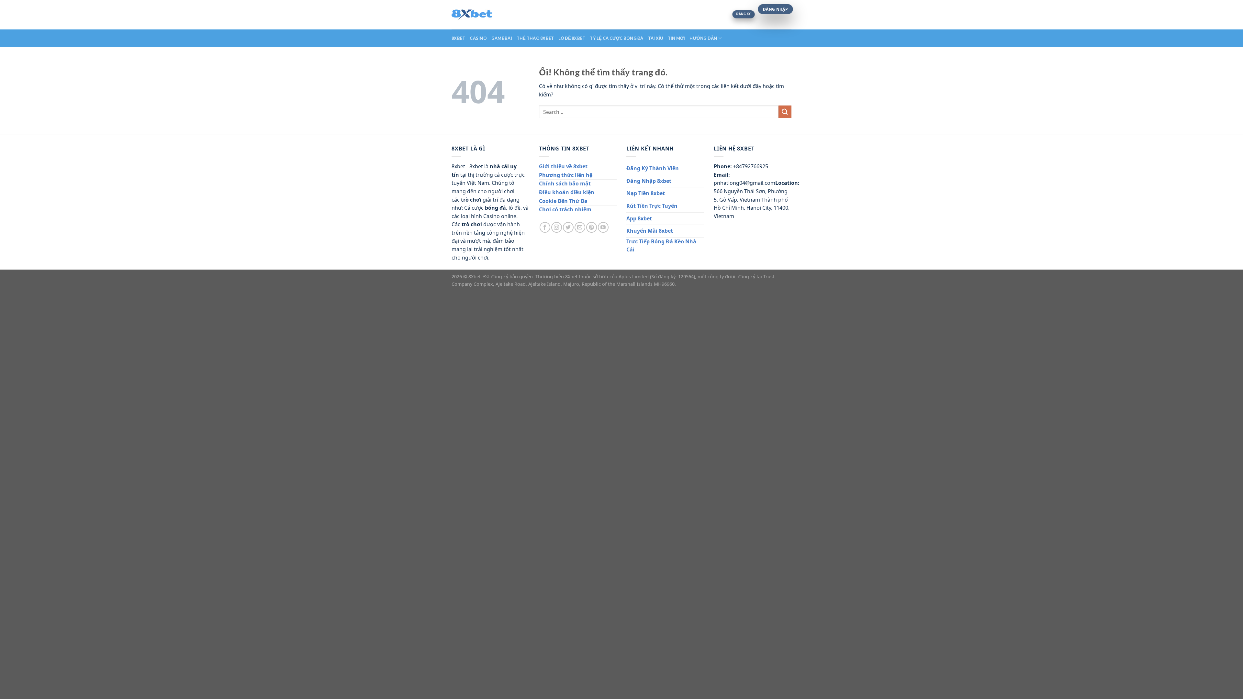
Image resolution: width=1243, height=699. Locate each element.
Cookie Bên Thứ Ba (563, 201)
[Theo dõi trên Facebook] (545, 227)
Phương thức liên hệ (565, 175)
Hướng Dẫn (703, 38)
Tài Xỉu (655, 38)
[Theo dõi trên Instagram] (556, 227)
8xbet (458, 38)
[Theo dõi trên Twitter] (568, 227)
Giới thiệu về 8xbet (563, 166)
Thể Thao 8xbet (535, 38)
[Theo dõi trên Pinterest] (591, 227)
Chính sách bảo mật (565, 183)
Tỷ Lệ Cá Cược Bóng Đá (616, 38)
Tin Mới (676, 38)
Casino (478, 38)
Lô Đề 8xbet (571, 38)
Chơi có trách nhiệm (565, 209)
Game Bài (501, 38)
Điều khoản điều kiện (566, 192)
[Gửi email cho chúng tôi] (580, 227)
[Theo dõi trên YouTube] (603, 227)
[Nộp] (784, 111)
